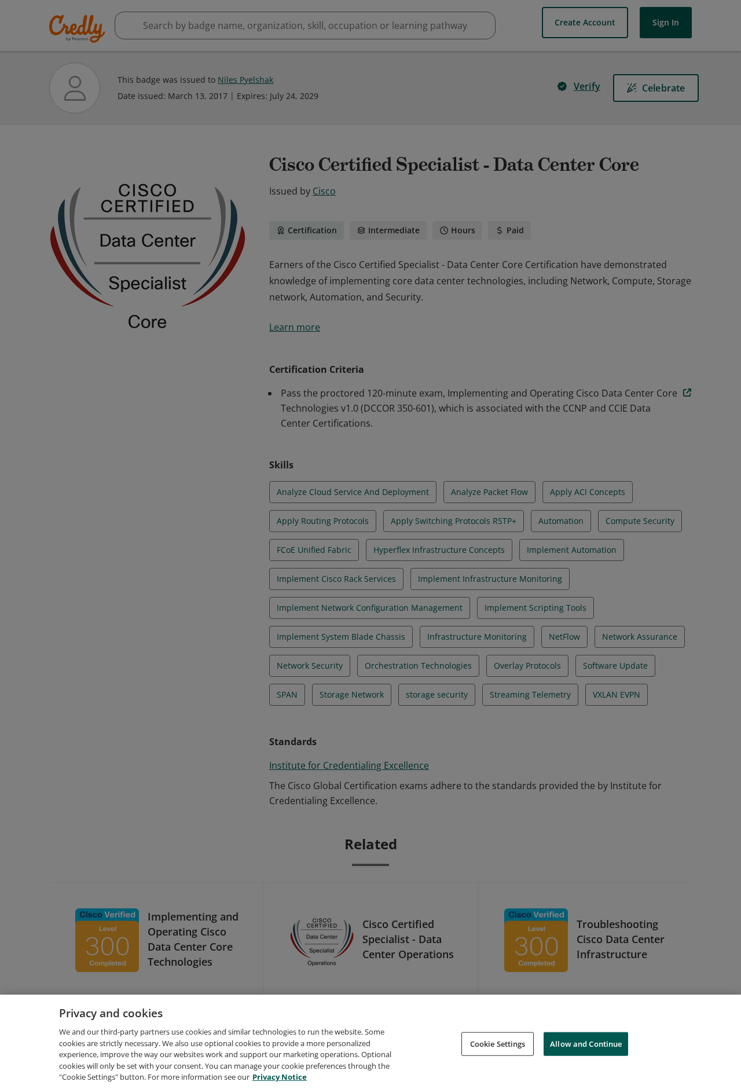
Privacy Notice (279, 1077)
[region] (370, 1042)
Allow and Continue (586, 1043)
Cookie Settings (498, 1043)
